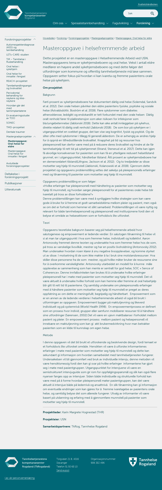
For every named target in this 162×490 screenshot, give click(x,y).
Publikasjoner (13, 183)
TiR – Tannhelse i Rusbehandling (16, 60)
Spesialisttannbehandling (88, 23)
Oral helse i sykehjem (12, 67)
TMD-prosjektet (15, 127)
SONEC (10, 122)
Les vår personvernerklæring (20, 478)
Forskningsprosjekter (18, 39)
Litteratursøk (13, 189)
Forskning (143, 23)
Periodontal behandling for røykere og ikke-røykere (15, 96)
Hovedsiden (49, 38)
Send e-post (62, 470)
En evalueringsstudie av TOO (18, 116)
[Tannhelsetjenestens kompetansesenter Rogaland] (25, 12)
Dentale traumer (15, 132)
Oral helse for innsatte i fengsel (15, 75)
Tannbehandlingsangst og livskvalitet (18, 87)
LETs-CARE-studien (17, 54)
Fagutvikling (120, 23)
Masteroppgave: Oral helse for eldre (17, 144)
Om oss (58, 23)
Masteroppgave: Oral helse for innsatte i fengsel (17, 154)
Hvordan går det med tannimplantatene (16, 108)
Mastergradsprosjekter (19, 136)
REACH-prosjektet (16, 81)
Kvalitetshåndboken (148, 4)
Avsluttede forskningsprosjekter (18, 164)
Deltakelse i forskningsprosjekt (16, 175)
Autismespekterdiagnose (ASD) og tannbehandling (20, 47)
